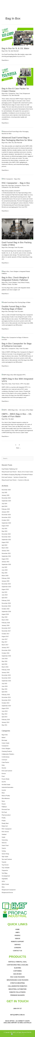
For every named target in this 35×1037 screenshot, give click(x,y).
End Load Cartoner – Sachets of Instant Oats (14, 477)
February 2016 (6, 669)
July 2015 (4, 683)
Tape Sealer (5, 856)
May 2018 (4, 617)
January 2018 (5, 625)
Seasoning (5, 840)
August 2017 (5, 636)
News (3, 801)
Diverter (4, 768)
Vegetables (5, 878)
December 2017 (6, 628)
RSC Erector (5, 831)
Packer (24, 185)
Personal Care (6, 809)
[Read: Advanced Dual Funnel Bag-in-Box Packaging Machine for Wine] (17, 132)
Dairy (17, 93)
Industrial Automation (7, 787)
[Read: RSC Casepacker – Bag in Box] (11, 179)
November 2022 (6, 536)
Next (18, 448)
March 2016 (5, 667)
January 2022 (5, 550)
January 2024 (5, 512)
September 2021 (6, 556)
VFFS (21, 383)
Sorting (4, 851)
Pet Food (4, 812)
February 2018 (6, 622)
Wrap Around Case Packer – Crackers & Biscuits (15, 480)
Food (21, 93)
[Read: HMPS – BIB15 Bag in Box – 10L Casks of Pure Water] (17, 410)
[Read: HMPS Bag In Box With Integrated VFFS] (13, 374)
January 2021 (5, 561)
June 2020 (4, 570)
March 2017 (5, 644)
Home (17, 929)
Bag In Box (18, 974)
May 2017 (4, 642)
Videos (17, 938)
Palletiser (4, 284)
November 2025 (6, 489)
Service (17, 944)
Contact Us (17, 950)
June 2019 (4, 595)
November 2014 (6, 700)
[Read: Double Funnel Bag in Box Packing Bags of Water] (16, 302)
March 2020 (5, 575)
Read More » (5, 60)
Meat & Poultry (25, 282)
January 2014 (5, 722)
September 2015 (6, 680)
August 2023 (5, 525)
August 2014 (5, 708)
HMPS (18, 932)
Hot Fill (4, 781)
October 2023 (5, 520)
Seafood (4, 834)
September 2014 (6, 705)
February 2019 (6, 600)
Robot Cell (4, 826)
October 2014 (5, 703)
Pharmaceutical (6, 815)
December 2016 (6, 650)
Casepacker (11, 93)
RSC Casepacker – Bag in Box (16, 183)
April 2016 (4, 664)
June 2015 (4, 686)
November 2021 (6, 553)
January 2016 (5, 672)
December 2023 (6, 514)
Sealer (3, 837)
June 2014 (4, 711)
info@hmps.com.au (17, 1014)
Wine (9, 142)
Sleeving (17, 968)
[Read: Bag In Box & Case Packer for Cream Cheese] (17, 76)
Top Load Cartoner (7, 859)
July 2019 (4, 592)
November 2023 (6, 517)
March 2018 (5, 620)
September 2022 (6, 539)
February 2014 (6, 719)
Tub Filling (4, 873)
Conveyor (4, 759)
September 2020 (6, 564)
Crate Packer (5, 762)
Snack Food (5, 845)
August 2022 (5, 542)
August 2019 (5, 589)
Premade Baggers (17, 995)
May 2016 (4, 661)
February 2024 (6, 509)
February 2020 (6, 578)
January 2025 (5, 495)
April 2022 (4, 545)
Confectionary (5, 757)
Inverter (4, 790)
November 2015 (6, 678)
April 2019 (4, 597)
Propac (4, 820)
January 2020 (5, 581)
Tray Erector (5, 865)
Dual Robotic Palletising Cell (9, 469)
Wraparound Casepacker (9, 889)
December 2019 (6, 584)
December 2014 (6, 697)
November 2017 (6, 631)
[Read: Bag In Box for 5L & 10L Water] (17, 36)
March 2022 (5, 548)
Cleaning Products (7, 751)
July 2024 (4, 503)
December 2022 (6, 534)
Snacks (4, 848)
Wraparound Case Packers (17, 980)
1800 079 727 (17, 1008)
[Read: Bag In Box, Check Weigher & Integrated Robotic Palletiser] (17, 272)
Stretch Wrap (5, 853)
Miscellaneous (6, 798)
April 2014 (4, 716)
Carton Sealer (5, 743)
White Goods (5, 884)
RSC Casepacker (7, 829)
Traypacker (5, 870)
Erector (4, 773)
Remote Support (17, 941)
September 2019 (6, 586)
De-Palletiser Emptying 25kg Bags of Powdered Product (17, 474)
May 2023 (4, 531)
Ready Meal (5, 823)
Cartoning (17, 971)
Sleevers (4, 842)
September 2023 (6, 523)
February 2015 (6, 694)
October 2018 (5, 608)
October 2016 (5, 653)
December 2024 (6, 498)
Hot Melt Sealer (6, 784)
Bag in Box (5, 51)
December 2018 (6, 603)
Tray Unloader (6, 867)
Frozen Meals (5, 779)
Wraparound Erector (7, 892)
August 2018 (5, 614)
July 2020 (4, 567)
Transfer (4, 862)
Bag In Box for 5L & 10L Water (15, 48)
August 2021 (5, 559)
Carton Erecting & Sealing (17, 965)
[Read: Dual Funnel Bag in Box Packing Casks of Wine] (17, 229)
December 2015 (6, 675)
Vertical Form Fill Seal (17, 962)
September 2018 (6, 611)
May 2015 (4, 689)
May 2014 (4, 714)
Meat (3, 793)
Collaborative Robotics (8, 754)
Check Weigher (12, 282)
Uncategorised (6, 876)
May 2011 (4, 725)
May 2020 (4, 572)
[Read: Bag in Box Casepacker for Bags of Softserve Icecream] (17, 338)
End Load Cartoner (7, 770)
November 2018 (6, 606)
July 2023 (4, 528)
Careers (17, 947)
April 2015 (4, 691)
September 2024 (6, 500)
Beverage (11, 185)
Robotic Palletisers (17, 992)
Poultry (9, 284)
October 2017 (5, 633)
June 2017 (4, 639)
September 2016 (6, 656)
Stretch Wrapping (17, 983)
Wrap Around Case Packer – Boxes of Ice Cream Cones (17, 471)
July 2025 (4, 492)
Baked (3, 737)
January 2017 (5, 647)
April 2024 (4, 506)
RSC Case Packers (17, 977)
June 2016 (4, 658)
